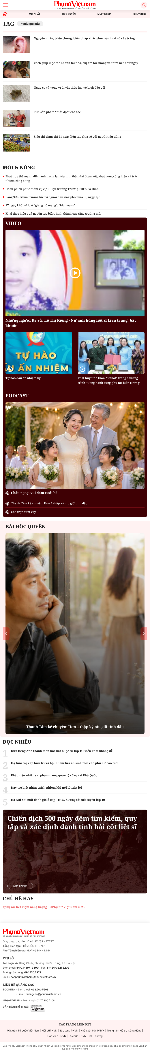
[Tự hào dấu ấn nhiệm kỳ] (38, 353)
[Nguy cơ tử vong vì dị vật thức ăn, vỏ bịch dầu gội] (16, 93)
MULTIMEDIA (105, 14)
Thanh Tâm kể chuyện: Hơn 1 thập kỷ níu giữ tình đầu (49, 503)
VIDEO (13, 223)
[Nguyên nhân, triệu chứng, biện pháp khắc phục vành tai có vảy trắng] (16, 44)
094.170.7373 (32, 972)
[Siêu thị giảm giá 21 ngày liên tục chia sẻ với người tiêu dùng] (16, 143)
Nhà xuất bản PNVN (92, 1030)
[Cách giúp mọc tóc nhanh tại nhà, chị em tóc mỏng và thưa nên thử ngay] (16, 69)
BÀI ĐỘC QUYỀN (25, 526)
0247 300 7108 (45, 1000)
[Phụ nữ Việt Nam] (24, 932)
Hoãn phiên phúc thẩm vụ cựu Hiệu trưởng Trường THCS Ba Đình (52, 189)
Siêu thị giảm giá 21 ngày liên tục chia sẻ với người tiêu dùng (77, 137)
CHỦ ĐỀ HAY (18, 898)
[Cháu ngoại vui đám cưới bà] (75, 445)
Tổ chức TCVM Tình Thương (85, 1036)
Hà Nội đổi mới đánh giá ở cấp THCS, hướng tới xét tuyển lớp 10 (58, 800)
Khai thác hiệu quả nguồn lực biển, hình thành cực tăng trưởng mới (53, 214)
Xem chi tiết (20, 885)
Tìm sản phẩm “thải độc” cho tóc (57, 112)
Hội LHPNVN (49, 1030)
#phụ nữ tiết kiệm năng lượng (25, 907)
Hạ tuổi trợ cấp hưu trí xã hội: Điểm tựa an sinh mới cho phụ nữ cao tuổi (65, 763)
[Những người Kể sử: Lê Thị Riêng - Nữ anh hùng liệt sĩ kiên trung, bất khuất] (75, 273)
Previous (6, 633)
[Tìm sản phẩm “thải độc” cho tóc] (16, 118)
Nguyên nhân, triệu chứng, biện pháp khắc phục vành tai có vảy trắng (84, 38)
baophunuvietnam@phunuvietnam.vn (33, 977)
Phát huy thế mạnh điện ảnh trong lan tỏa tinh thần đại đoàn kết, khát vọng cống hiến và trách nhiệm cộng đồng (72, 178)
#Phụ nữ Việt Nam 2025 (67, 907)
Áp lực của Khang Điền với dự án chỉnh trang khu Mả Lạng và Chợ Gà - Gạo (75, 724)
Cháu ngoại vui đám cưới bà (34, 493)
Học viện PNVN (56, 1036)
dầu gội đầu (31, 24)
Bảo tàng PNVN (68, 1030)
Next (143, 633)
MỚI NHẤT (34, 14)
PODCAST (16, 395)
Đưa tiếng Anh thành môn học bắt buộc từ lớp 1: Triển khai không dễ (62, 751)
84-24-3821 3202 (58, 967)
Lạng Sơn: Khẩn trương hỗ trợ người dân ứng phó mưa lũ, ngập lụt (52, 197)
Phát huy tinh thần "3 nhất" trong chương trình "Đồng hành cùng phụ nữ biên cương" (109, 380)
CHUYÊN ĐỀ (139, 14)
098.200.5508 (39, 989)
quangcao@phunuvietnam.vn (43, 994)
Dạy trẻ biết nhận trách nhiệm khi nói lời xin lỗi (46, 788)
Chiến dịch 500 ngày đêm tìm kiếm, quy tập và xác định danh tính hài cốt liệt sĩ (72, 822)
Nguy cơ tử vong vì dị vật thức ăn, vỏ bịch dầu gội (69, 88)
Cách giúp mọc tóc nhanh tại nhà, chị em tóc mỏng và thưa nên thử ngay (86, 63)
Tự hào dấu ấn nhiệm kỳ (23, 378)
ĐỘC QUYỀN (69, 14)
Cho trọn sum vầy (23, 512)
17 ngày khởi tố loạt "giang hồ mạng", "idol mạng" (40, 205)
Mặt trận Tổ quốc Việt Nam (23, 1030)
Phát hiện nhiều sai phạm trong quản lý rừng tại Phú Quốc (54, 775)
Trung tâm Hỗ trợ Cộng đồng (124, 1030)
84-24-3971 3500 (27, 967)
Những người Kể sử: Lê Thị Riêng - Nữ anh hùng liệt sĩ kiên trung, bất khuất (70, 323)
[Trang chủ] (5, 14)
